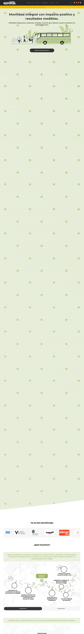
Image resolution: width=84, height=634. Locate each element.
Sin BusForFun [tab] (23, 608)
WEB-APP (52, 2)
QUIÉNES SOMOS (30, 2)
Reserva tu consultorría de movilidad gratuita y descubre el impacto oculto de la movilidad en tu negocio (23, 7)
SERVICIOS (37, 2)
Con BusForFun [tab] (61, 608)
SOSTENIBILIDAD (44, 2)
